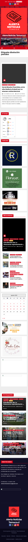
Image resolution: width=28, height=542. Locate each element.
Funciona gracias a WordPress (9, 531)
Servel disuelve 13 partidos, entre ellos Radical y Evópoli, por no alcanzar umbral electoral (13, 89)
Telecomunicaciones (19, 430)
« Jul (3, 318)
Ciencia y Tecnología (14, 399)
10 (4, 306)
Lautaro (12, 276)
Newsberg (21, 531)
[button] (26, 48)
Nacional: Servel (11, 84)
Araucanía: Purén (13, 274)
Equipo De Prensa (20, 93)
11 (7, 306)
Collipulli (21, 399)
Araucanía (18, 262)
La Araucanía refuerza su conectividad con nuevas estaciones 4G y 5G (16, 267)
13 (14, 306)
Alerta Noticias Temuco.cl (14, 35)
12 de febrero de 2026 (8, 93)
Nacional (8, 536)
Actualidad (4, 84)
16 (23, 306)
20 (14, 309)
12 (10, 306)
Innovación (6, 240)
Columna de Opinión (10, 539)
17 (4, 309)
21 (17, 309)
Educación (20, 274)
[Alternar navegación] (14, 48)
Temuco (11, 240)
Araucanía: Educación (14, 272)
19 (10, 309)
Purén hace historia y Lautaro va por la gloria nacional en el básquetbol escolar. (16, 279)
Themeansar (14, 532)
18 (7, 309)
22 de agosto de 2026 (10, 246)
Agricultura (18, 254)
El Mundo (13, 536)
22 (20, 309)
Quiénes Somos (18, 539)
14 (17, 306)
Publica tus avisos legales (21, 536)
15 (20, 306)
